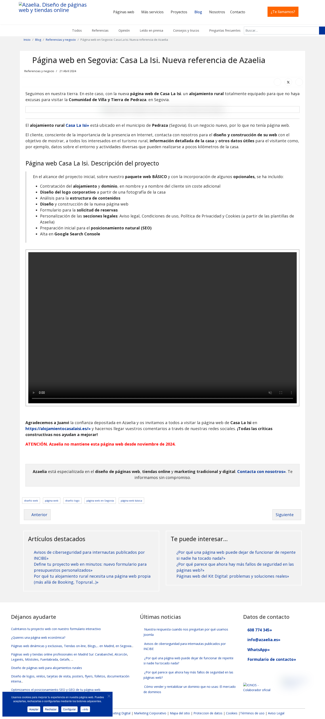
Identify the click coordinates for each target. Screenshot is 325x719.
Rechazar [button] (51, 709)
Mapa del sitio (180, 713)
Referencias (100, 30)
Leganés (17, 659)
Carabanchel (104, 654)
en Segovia (123, 646)
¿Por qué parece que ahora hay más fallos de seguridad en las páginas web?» (235, 567)
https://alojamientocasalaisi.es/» (58, 428)
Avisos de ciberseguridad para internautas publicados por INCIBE (184, 646)
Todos (76, 30)
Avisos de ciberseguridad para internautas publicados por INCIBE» (89, 555)
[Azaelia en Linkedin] (253, 670)
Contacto (237, 12)
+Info (85, 709)
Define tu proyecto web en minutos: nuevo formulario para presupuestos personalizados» (90, 567)
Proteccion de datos (207, 713)
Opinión (124, 30)
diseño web (31, 500)
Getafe (64, 659)
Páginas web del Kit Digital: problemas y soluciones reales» (232, 576)
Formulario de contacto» (271, 659)
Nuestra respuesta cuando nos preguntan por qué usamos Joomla (185, 631)
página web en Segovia (100, 500)
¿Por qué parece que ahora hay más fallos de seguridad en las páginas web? (188, 674)
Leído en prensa (151, 30)
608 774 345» (259, 629)
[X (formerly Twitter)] (288, 82)
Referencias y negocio (39, 71)
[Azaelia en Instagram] (262, 670)
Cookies (231, 713)
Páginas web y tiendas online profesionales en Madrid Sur (52, 654)
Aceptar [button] (33, 709)
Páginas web (123, 12)
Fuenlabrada (49, 659)
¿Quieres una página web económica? (38, 637)
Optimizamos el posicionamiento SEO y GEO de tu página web (55, 690)
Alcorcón (121, 654)
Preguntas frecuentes (224, 30)
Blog (198, 12)
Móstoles (31, 659)
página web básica (131, 500)
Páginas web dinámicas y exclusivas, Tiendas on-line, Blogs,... (55, 646)
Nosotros (217, 12)
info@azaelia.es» (263, 639)
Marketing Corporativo (150, 713)
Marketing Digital (118, 713)
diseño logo (72, 500)
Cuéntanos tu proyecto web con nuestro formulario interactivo (56, 629)
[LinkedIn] (299, 82)
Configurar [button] (69, 709)
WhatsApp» (258, 649)
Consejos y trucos (185, 30)
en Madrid (106, 646)
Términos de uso (252, 713)
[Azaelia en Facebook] (245, 670)
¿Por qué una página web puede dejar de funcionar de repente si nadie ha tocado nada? (188, 660)
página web (51, 500)
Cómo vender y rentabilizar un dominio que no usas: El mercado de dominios (189, 689)
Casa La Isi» (77, 125)
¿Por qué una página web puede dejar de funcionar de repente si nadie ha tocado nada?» (236, 555)
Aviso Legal (276, 713)
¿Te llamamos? (283, 11)
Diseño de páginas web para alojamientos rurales (46, 668)
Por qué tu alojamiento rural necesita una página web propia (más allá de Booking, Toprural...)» (92, 579)
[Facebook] (277, 82)
